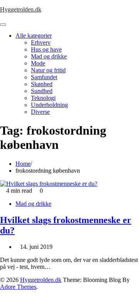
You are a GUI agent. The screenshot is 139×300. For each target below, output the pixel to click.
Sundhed (42, 91)
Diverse (40, 111)
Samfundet (44, 77)
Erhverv (41, 42)
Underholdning (49, 105)
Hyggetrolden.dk (20, 9)
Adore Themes (18, 286)
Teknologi (43, 98)
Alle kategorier (33, 35)
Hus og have (46, 49)
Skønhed (42, 84)
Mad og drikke (49, 56)
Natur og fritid (48, 70)
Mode (38, 63)
